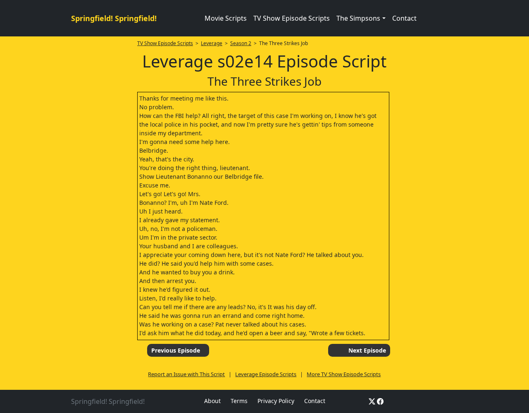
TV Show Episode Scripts (291, 18)
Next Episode (367, 350)
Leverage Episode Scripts (265, 374)
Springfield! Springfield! (114, 18)
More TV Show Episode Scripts (344, 374)
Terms (239, 401)
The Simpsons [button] (358, 18)
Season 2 (240, 43)
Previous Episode (175, 350)
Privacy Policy (275, 401)
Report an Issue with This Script (186, 374)
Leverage (211, 43)
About (212, 401)
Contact (404, 18)
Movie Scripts (226, 18)
